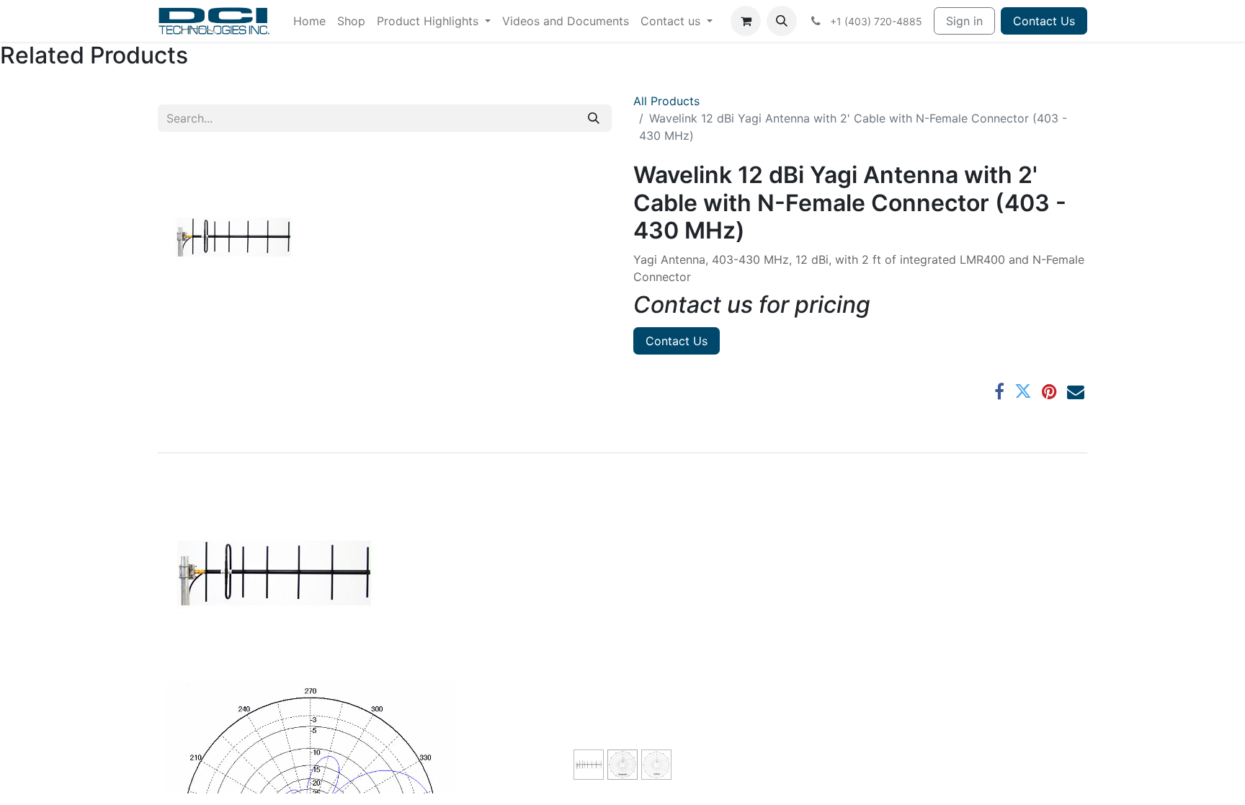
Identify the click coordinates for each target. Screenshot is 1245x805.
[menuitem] (309, 20)
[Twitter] (1023, 391)
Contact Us (1044, 21)
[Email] (1075, 391)
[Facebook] (999, 391)
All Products (666, 101)
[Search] (594, 118)
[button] (782, 21)
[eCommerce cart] (746, 21)
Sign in (964, 21)
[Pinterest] (1049, 391)
